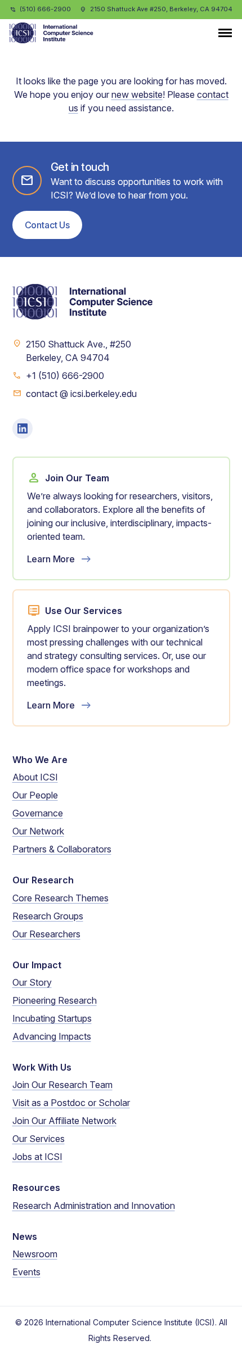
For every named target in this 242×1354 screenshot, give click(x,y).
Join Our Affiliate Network (64, 1120)
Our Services (38, 1138)
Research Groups (47, 916)
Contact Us (47, 225)
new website (137, 94)
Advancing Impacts (51, 1036)
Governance (37, 813)
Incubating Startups (52, 1018)
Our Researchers (46, 934)
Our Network (38, 831)
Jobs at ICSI (37, 1156)
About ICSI (35, 777)
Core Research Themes (60, 898)
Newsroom (34, 1254)
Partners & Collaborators (61, 849)
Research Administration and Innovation (93, 1205)
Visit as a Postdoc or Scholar (71, 1102)
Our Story (32, 982)
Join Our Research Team (62, 1084)
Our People (35, 795)
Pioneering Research (54, 1000)
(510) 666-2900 (45, 9)
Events (26, 1272)
